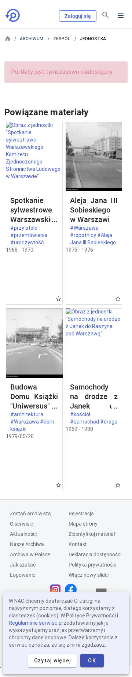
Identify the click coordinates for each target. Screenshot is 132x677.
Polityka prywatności (92, 565)
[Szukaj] (105, 15)
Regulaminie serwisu (33, 623)
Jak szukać (23, 565)
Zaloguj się (78, 16)
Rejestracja (81, 513)
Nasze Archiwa (27, 544)
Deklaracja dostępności (95, 554)
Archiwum (31, 38)
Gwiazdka (58, 299)
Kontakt (78, 544)
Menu (121, 15)
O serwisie (21, 524)
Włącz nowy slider (89, 575)
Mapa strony (83, 524)
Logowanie (22, 575)
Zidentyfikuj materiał (92, 534)
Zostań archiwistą (30, 513)
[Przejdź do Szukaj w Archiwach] (13, 15)
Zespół (61, 38)
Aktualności (23, 534)
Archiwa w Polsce (30, 554)
